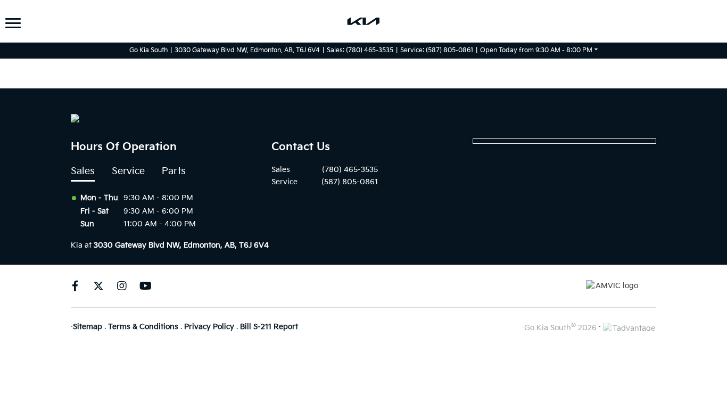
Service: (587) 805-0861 (436, 50)
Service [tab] (128, 171)
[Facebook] (75, 286)
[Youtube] (145, 286)
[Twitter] (98, 286)
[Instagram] (121, 286)
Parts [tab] (174, 171)
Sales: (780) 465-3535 (360, 50)
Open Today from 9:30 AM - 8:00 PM (536, 50)
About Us (35, 29)
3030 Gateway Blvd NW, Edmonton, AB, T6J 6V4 (247, 50)
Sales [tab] (83, 171)
